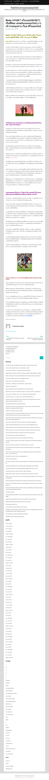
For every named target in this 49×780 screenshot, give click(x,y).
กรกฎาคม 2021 (9, 605)
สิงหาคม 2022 (9, 570)
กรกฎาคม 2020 (9, 636)
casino (7, 685)
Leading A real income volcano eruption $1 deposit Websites (18, 471)
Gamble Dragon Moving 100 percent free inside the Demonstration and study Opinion (23, 480)
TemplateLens (23, 777)
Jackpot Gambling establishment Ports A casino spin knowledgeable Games (22, 424)
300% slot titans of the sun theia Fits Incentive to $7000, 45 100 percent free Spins (23, 430)
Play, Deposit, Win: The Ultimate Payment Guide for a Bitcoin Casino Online (21, 365)
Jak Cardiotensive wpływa (11, 693)
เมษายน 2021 (8, 612)
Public (7, 719)
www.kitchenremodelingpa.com (12, 346)
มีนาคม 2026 (8, 531)
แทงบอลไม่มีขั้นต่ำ (16, 1)
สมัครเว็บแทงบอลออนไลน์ (9, 3)
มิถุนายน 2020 (9, 639)
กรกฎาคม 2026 (9, 526)
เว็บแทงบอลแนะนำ (24, 1)
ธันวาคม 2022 (9, 560)
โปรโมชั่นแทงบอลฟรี (8, 1)
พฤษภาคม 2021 (9, 610)
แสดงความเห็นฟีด (9, 766)
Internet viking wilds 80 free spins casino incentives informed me (19, 438)
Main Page (22, 3)
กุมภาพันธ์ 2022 (9, 586)
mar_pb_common (9, 714)
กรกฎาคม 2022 (9, 573)
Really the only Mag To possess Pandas (14, 410)
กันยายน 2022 (9, 568)
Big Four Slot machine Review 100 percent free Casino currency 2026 (20, 432)
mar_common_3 (9, 711)
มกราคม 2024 (9, 539)
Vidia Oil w (8, 732)
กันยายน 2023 (9, 547)
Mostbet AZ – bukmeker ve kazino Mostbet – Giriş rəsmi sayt (18, 383)
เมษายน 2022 (8, 581)
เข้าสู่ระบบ (8, 760)
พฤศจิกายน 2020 (9, 626)
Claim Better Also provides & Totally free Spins (15, 403)
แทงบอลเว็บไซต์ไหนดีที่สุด (34, 1)
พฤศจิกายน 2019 (9, 657)
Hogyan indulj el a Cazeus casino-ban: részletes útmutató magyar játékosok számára (23, 373)
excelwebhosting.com (10, 350)
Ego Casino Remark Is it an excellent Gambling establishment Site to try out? (22, 468)
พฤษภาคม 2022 (9, 578)
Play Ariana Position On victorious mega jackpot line (16, 456)
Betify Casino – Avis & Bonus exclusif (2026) (15, 381)
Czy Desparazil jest (10, 688)
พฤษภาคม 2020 (9, 641)
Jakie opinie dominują (10, 698)
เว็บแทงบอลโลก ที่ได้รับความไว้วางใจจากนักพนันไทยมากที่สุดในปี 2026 (21, 394)
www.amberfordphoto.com (11, 348)
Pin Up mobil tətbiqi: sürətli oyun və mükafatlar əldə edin (17, 378)
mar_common (8, 709)
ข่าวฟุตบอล (8, 740)
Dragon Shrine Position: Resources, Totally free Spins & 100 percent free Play (22, 473)
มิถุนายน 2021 (9, 607)
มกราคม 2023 (9, 557)
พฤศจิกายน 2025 (9, 534)
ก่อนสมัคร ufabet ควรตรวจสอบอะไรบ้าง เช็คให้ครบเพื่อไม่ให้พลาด (20, 396)
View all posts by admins (11, 331)
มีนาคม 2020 (8, 647)
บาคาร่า (7, 746)
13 (6, 669)
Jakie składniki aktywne (11, 701)
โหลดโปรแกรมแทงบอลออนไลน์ (24, 8)
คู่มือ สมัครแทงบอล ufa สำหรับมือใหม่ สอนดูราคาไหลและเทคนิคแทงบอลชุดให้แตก (23, 391)
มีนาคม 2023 (8, 552)
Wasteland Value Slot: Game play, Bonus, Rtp (15, 516)
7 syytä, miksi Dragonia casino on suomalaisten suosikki (17, 368)
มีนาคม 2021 (8, 615)
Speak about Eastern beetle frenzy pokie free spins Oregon (18, 501)
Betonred (8, 683)
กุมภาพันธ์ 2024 (9, 536)
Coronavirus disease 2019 (11, 386)
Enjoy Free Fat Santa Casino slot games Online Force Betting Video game (21, 422)
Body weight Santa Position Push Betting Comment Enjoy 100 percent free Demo (22, 427)
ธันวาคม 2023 (9, 542)
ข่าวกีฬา (7, 735)
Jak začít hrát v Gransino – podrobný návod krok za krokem (18, 370)
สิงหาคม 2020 (9, 634)
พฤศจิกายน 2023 (9, 544)
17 (6, 672)
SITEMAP (17, 3)
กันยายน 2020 (9, 631)
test (6, 725)
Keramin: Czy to (9, 704)
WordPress (32, 777)
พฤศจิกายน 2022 (9, 563)
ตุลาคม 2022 (8, 565)
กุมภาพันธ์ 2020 (9, 649)
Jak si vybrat (8, 696)
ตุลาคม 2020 (8, 628)
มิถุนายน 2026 (9, 528)
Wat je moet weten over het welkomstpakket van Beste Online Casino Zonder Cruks (23, 375)
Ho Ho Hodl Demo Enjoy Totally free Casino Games (16, 507)
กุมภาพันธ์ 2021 (9, 618)
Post (7, 717)
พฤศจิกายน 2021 (9, 594)
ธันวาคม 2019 (9, 655)
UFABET (7, 727)
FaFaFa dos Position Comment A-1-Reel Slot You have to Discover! (20, 444)
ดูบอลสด (7, 353)
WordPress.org (9, 768)
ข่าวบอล (7, 738)
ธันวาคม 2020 (9, 623)
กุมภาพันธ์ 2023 (9, 555)
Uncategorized (9, 730)
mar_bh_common (9, 706)
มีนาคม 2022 (8, 584)
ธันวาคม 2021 (9, 591)
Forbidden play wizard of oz (11, 504)
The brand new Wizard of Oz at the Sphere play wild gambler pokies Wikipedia (22, 465)
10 (6, 667)
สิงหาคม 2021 (9, 602)
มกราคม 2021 (9, 620)
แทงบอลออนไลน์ (12, 319)
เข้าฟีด (7, 763)
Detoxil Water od (9, 690)
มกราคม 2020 (9, 652)
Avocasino (8, 680)
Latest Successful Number (11, 458)
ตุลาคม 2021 (8, 597)
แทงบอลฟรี (8, 751)
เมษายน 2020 (8, 644)
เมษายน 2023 (8, 549)
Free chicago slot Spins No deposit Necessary (15, 435)
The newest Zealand (10, 492)
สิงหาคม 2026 (9, 523)
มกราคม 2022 (9, 589)
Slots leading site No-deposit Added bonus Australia (17, 513)
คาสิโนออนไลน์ (9, 743)
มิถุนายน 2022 (9, 576)
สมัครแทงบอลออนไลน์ (10, 748)
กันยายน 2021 (9, 599)
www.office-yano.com (10, 351)
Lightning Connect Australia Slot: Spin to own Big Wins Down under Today (21, 499)
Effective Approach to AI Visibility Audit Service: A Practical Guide (19, 389)
